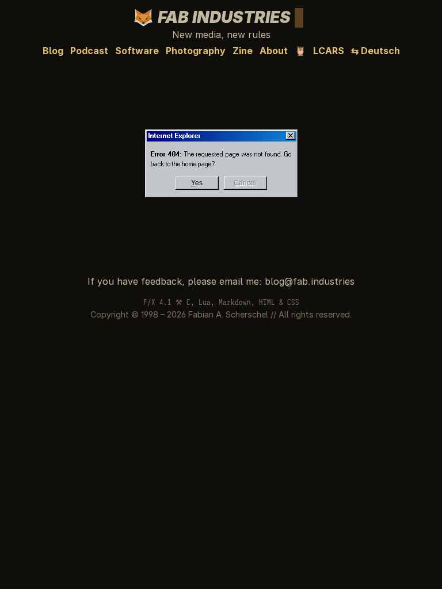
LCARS (328, 50)
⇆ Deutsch (375, 50)
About (274, 50)
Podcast (89, 50)
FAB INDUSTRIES (228, 17)
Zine (243, 50)
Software (137, 50)
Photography (196, 50)
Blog (53, 50)
